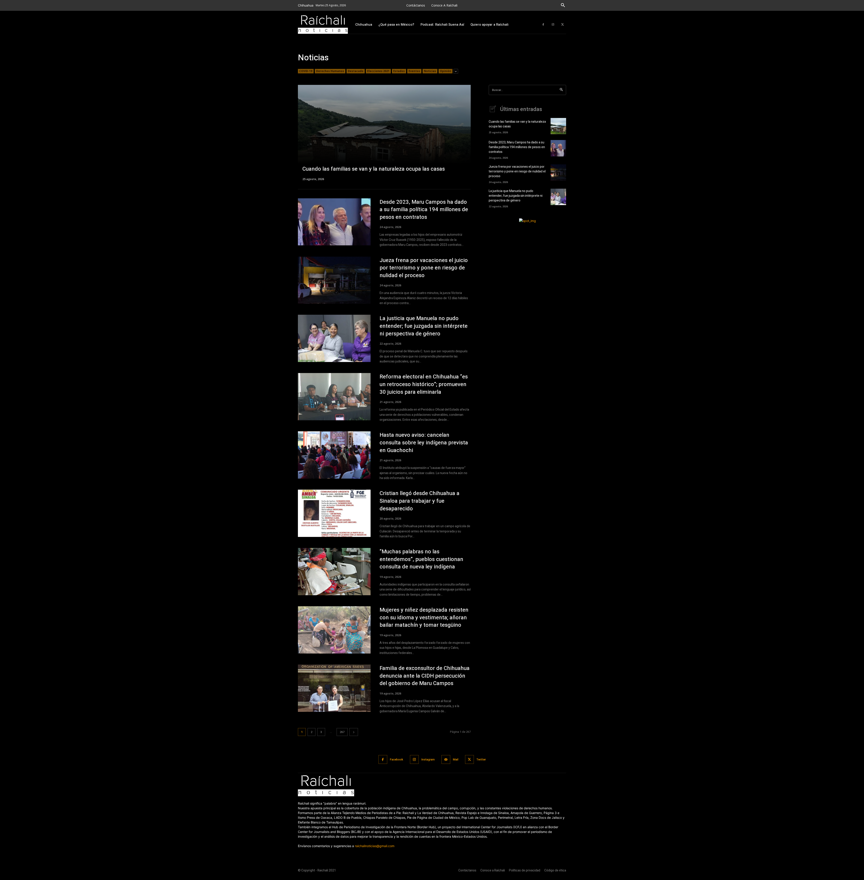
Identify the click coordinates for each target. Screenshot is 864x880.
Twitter (481, 759)
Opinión (445, 71)
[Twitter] (562, 24)
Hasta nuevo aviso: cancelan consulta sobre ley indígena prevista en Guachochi (424, 442)
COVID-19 (305, 71)
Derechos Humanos (330, 71)
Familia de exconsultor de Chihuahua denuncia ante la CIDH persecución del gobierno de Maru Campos (425, 675)
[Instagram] (553, 24)
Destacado (355, 71)
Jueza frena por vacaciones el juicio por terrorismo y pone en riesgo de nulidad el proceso (424, 267)
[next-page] (353, 732)
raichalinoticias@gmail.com (374, 846)
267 (342, 732)
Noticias (430, 71)
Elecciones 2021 (378, 71)
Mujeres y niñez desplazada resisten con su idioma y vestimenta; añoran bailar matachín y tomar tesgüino (424, 617)
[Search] (561, 90)
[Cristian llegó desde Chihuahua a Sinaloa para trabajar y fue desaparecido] (334, 513)
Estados (399, 71)
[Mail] (445, 759)
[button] (563, 5)
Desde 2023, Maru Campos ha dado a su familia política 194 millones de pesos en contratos (424, 209)
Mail (455, 759)
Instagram (428, 759)
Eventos (414, 71)
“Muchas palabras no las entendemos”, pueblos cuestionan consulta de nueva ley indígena (421, 559)
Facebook (396, 759)
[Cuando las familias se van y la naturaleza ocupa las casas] (384, 132)
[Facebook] (543, 24)
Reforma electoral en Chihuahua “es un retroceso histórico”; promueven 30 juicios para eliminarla (424, 384)
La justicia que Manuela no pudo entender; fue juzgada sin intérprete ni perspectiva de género (424, 325)
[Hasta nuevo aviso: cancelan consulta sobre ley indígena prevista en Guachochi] (334, 455)
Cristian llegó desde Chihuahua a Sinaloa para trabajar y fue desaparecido (419, 500)
